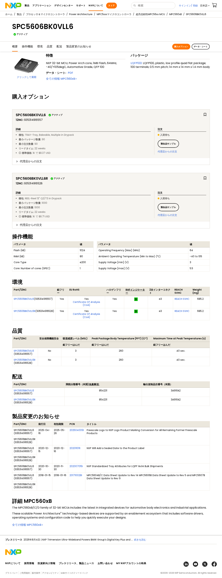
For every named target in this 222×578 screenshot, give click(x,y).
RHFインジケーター (135, 291)
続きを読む (121, 539)
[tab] (111, 161)
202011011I (75, 448)
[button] (205, 5)
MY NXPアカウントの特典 (131, 563)
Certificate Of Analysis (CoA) (86, 303)
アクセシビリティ (50, 572)
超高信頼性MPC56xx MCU (150, 14)
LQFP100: (136, 63)
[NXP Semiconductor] (13, 5)
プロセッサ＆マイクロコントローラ (45, 14)
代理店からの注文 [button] (31, 161)
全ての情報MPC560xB (60, 79)
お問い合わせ (105, 563)
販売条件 (36, 572)
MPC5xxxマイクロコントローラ (114, 14)
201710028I (76, 475)
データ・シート (201, 46)
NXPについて (13, 563)
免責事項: (94, 384)
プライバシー (11, 572)
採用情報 (29, 563)
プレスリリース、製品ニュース (76, 563)
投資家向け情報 (46, 563)
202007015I (76, 466)
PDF (70, 73)
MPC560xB (175, 14)
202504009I (77, 430)
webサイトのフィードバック (74, 572)
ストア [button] (111, 5)
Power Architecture (80, 14)
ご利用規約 (25, 572)
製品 (19, 14)
